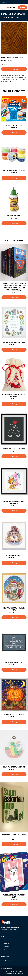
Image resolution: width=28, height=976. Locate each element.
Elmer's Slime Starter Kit (14, 125)
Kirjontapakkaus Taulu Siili (14, 555)
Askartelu (6, 943)
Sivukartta (20, 973)
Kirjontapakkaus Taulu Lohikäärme (14, 767)
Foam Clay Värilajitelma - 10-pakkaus (14, 170)
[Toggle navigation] (3, 7)
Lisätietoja (14, 69)
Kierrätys (6, 946)
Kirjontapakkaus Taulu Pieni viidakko (14, 342)
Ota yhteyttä (13, 971)
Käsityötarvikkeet (8, 17)
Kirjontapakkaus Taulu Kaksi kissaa (14, 449)
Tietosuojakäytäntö (10, 973)
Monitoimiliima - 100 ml (14, 216)
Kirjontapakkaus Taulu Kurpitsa (14, 714)
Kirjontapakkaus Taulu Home (14, 662)
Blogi (5, 950)
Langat (17, 17)
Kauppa (22, 7)
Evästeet (20, 971)
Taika (5, 940)
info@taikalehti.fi (5, 2)
